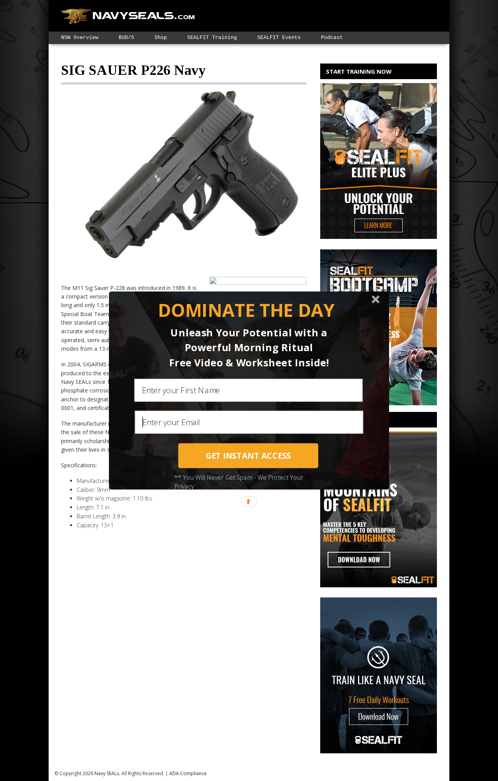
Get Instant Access (248, 455)
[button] (246, 310)
